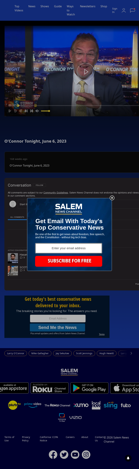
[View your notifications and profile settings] (128, 458)
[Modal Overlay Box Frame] (69, 234)
